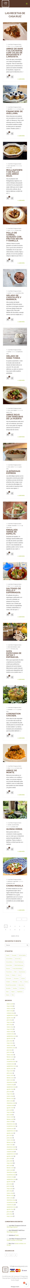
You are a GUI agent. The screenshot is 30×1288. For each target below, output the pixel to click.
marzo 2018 (10, 1117)
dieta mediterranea (18, 965)
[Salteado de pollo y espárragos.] (15, 571)
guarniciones (22, 971)
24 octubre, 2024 (20, 293)
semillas (15, 988)
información (8, 978)
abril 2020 (9, 1073)
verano (7, 995)
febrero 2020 (10, 1077)
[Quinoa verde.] (15, 810)
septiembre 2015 (11, 1179)
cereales (9, 525)
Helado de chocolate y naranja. (13, 297)
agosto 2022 (10, 1038)
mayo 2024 (10, 1022)
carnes (12, 466)
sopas (18, 646)
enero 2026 (10, 1004)
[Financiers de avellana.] (15, 94)
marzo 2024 (10, 1027)
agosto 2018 (10, 1107)
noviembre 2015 (11, 1174)
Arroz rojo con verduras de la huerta (14, 417)
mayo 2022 (10, 1043)
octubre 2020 (10, 1064)
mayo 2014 (10, 1216)
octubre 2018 (10, 1105)
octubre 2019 (10, 1084)
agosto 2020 (10, 1068)
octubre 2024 (10, 1013)
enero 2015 (10, 1197)
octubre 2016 (10, 1151)
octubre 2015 (10, 1177)
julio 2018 (9, 1110)
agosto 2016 (10, 1156)
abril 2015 (9, 1191)
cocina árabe (9, 965)
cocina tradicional (19, 962)
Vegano (13, 991)
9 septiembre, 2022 (10, 883)
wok (13, 995)
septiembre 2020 (11, 1066)
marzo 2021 (10, 1054)
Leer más (21, 79)
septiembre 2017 (11, 1130)
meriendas (15, 981)
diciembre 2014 (11, 1200)
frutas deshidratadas (17, 968)
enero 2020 (10, 1080)
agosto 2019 (10, 1089)
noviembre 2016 (11, 1149)
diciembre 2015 (11, 1172)
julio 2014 (9, 1211)
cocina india (17, 958)
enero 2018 (10, 1121)
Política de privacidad (19, 1278)
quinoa (26, 981)
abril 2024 (9, 1024)
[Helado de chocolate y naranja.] (15, 278)
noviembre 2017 (11, 1126)
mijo (21, 981)
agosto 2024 (10, 1017)
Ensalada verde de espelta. (12, 532)
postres (9, 293)
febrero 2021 (10, 1057)
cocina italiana (9, 962)
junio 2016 (9, 1161)
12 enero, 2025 (18, 230)
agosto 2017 (10, 1133)
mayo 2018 (10, 1112)
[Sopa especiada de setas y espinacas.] (15, 632)
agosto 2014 (10, 1209)
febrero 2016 (10, 1167)
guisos (7, 975)
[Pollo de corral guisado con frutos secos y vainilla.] (15, 215)
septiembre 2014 (11, 1207)
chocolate (14, 955)
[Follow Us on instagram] (11, 1255)
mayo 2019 (10, 1094)
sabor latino (21, 985)
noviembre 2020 (11, 1061)
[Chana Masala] (15, 866)
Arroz (9, 46)
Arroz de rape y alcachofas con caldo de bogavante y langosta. (14, 53)
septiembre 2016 (11, 1154)
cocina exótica (9, 958)
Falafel (17, 1235)
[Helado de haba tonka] (15, 337)
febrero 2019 (10, 1098)
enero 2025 (10, 1010)
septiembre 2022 (11, 1036)
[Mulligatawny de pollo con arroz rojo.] (15, 151)
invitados (8, 981)
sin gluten (22, 988)
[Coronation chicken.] (15, 694)
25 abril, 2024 (18, 586)
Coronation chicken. (13, 715)
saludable (8, 988)
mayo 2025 (10, 1006)
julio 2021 (9, 1050)
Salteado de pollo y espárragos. (13, 590)
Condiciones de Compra (10, 1276)
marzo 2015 (10, 1193)
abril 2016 (9, 1165)
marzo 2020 (10, 1075)
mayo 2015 (10, 1188)
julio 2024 (9, 1020)
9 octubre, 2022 (14, 826)
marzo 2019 (10, 1096)
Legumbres (12, 165)
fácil (15, 971)
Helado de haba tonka (13, 357)
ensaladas (14, 525)
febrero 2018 (10, 1119)
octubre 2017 (10, 1128)
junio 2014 (9, 1214)
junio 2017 (9, 1137)
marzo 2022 (10, 1045)
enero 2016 (10, 1170)
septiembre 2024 (11, 1015)
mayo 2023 (10, 1029)
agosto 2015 (10, 1181)
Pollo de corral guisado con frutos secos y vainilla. (14, 237)
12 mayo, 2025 (20, 109)
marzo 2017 (10, 1140)
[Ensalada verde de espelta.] (15, 510)
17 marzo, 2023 (18, 768)
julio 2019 (9, 1091)
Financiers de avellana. (14, 112)
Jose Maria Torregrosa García (14, 44)
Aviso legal (15, 1280)
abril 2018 (9, 1114)
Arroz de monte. (11, 771)
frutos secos (9, 971)
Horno (19, 975)
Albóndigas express (13, 472)
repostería (10, 109)
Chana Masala (14, 886)
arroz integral (14, 410)
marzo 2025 (10, 1008)
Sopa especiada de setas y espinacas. (13, 654)
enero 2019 (10, 1100)
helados (13, 975)
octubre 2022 (10, 1034)
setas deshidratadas (12, 646)
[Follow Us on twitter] (15, 1255)
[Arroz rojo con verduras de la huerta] (15, 395)
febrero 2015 (10, 1195)
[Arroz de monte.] (15, 753)
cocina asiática (22, 955)
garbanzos (10, 881)
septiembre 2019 (11, 1087)
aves (9, 165)
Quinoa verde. (14, 829)
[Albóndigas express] (15, 452)
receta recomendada (11, 985)
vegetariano (19, 991)
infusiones (16, 978)
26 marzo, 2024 (14, 648)
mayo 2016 (10, 1163)
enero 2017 (10, 1144)
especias (8, 968)
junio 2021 (9, 1052)
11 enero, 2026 (18, 46)
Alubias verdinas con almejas (14, 1240)
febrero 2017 (10, 1142)
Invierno (23, 978)
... (24, 929)
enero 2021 (10, 1059)
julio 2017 (9, 1135)
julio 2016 (9, 1158)
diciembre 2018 (11, 1103)
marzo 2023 (10, 1031)
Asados (7, 955)
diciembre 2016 (11, 1147)
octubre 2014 (10, 1204)
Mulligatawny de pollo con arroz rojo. (14, 173)
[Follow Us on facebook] (6, 1255)
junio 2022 (9, 1040)
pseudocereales (15, 824)
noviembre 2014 (11, 1202)
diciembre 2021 (11, 1047)
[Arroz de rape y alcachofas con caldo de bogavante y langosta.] (15, 31)
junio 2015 (9, 1186)
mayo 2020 (10, 1070)
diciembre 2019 (11, 1082)
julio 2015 (9, 1184)
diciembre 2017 (11, 1124)
